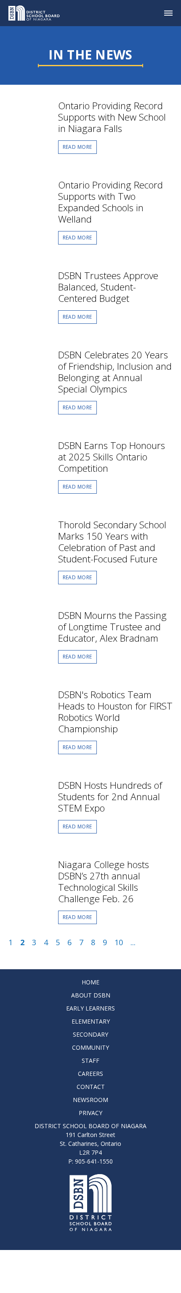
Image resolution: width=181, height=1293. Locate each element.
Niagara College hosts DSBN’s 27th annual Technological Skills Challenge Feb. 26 (103, 881)
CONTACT (91, 1087)
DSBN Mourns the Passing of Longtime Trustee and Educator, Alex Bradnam (112, 627)
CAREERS (90, 1074)
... (133, 942)
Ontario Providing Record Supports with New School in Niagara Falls (112, 117)
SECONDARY (90, 1034)
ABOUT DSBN (90, 995)
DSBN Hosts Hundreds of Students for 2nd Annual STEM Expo (110, 797)
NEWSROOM (90, 1100)
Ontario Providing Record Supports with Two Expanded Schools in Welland (110, 202)
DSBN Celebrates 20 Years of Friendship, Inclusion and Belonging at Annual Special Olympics (115, 371)
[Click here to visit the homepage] (37, 13)
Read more (77, 147)
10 (118, 942)
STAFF (90, 1060)
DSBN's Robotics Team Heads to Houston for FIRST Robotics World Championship (115, 711)
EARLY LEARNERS (90, 1008)
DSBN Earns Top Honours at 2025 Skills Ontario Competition (111, 457)
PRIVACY (90, 1113)
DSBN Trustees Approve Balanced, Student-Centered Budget (108, 287)
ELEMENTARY (91, 1021)
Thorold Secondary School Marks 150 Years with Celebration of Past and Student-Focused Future (112, 541)
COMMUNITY (90, 1047)
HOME (90, 982)
